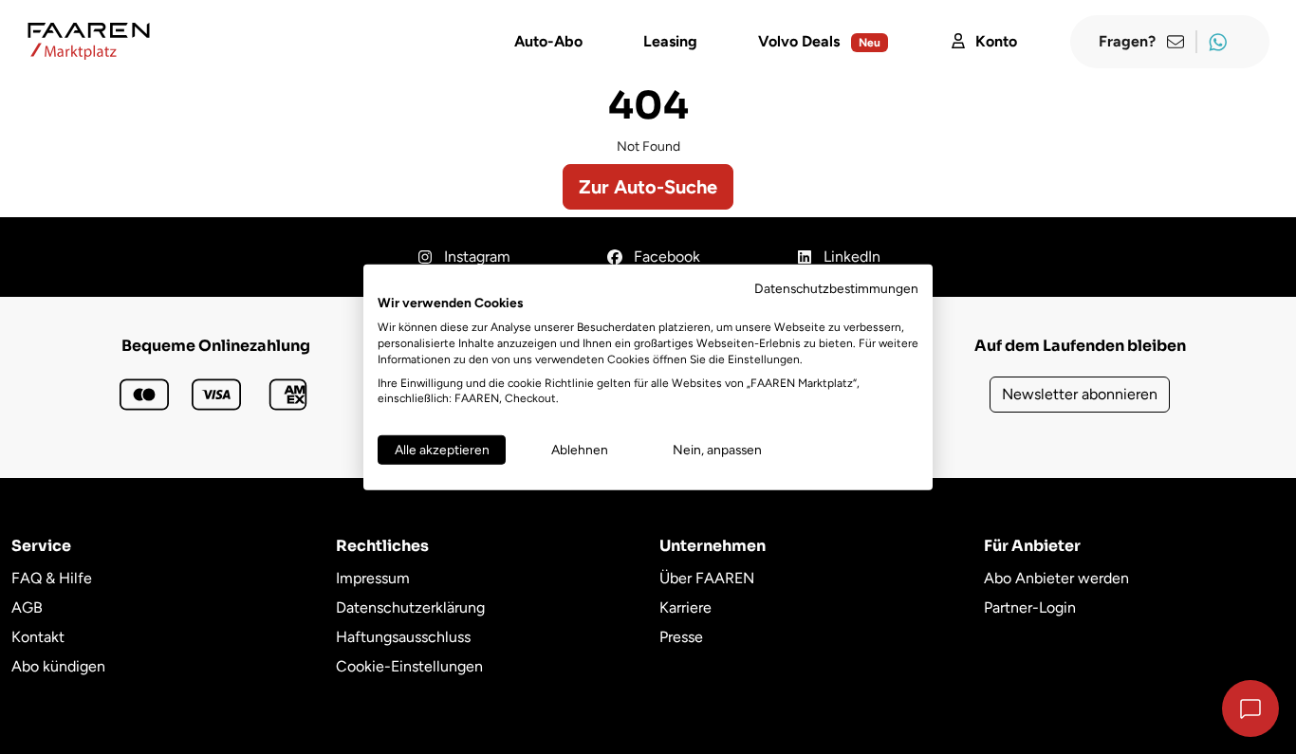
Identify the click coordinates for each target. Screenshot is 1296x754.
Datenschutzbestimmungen (836, 287)
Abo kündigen (58, 666)
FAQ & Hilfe (51, 578)
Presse (681, 637)
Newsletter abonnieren (1079, 394)
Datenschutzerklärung (410, 607)
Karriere (685, 607)
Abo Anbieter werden (1056, 578)
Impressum (373, 578)
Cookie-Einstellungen (409, 666)
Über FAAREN (706, 578)
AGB (27, 607)
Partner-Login (1030, 607)
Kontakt (38, 637)
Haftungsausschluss (403, 637)
